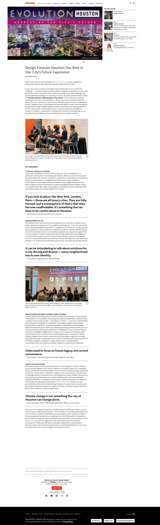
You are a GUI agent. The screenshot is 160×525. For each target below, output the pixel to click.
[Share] (130, 3)
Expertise (56, 3)
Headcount (29, 420)
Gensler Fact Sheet (37, 514)
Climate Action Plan (63, 382)
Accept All (96, 521)
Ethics (71, 514)
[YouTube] (51, 496)
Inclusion (66, 514)
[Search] (133, 3)
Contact (27, 514)
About (84, 3)
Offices (77, 3)
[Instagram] (56, 496)
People (71, 3)
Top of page (129, 514)
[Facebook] (67, 496)
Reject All (109, 521)
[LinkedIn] (46, 496)
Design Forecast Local (60, 82)
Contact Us (99, 3)
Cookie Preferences (125, 521)
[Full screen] (84, 62)
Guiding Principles (48, 514)
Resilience (77, 514)
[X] (62, 496)
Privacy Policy (68, 522)
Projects (64, 3)
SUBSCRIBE (57, 488)
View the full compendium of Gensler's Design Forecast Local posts (48, 471)
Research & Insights (44, 3)
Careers (91, 3)
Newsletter (58, 514)
